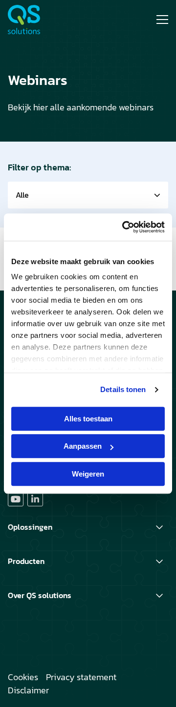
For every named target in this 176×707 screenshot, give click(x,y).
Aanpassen (83, 446)
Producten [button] (26, 561)
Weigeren (88, 474)
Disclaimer (28, 690)
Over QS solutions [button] (39, 595)
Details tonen (123, 389)
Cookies (23, 677)
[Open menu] (158, 19)
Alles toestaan (88, 419)
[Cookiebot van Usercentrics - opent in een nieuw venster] (124, 227)
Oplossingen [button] (30, 527)
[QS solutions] (44, 19)
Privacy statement (81, 677)
